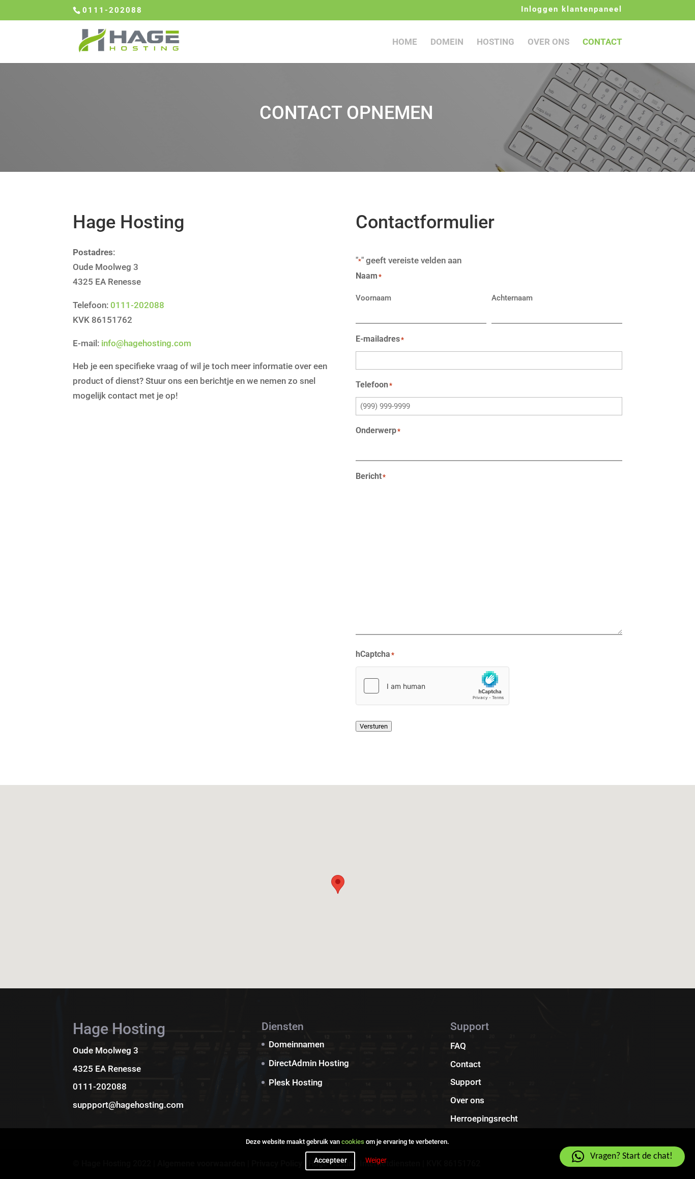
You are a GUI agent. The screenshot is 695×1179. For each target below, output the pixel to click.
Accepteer (330, 1160)
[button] (337, 884)
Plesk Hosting (296, 1082)
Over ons (548, 42)
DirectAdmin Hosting (309, 1063)
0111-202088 (112, 10)
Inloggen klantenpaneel (571, 10)
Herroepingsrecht (484, 1118)
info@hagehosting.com (146, 343)
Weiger (376, 1160)
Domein (447, 42)
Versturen (374, 726)
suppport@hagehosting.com (128, 1105)
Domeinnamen (296, 1044)
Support (465, 1082)
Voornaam (373, 298)
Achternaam (512, 298)
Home (404, 42)
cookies (352, 1141)
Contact (602, 42)
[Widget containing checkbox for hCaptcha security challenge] (432, 686)
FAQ (458, 1046)
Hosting (495, 42)
